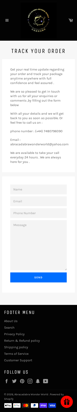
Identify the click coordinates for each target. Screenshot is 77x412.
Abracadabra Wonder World (31, 394)
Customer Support (18, 360)
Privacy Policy (14, 334)
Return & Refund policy (22, 341)
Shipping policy (16, 347)
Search (9, 327)
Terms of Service (16, 354)
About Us (10, 321)
